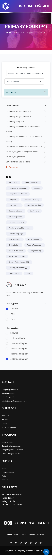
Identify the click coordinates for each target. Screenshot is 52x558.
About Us (5, 416)
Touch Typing (14, 273)
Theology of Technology (18, 268)
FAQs (4, 476)
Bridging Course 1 (31, 182)
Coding (37, 188)
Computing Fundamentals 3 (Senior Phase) (24, 146)
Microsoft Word (15, 239)
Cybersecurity (14, 205)
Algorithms (13, 182)
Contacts (5, 480)
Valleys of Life (8, 501)
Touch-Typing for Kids (15, 156)
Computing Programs (15, 121)
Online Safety (14, 245)
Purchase (40, 534)
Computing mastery (31, 199)
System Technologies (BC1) (19, 262)
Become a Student (9, 427)
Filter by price (12, 303)
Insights (5, 419)
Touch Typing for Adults (11, 453)
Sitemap (31, 534)
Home (8, 32)
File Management (15, 216)
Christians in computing (18, 188)
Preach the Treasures (12, 504)
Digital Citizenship (34, 205)
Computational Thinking (18, 194)
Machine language (16, 233)
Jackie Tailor (7, 497)
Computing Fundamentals (11, 446)
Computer (12, 199)
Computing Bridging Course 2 (18, 116)
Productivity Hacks (16, 251)
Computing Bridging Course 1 (18, 111)
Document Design (15, 211)
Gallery (4, 468)
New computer (33, 239)
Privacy (16, 534)
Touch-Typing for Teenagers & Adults (22, 151)
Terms (24, 534)
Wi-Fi (28, 273)
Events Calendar (8, 472)
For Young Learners (16, 222)
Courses (18, 32)
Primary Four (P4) (42, 32)
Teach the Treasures (12, 494)
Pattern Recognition (34, 245)
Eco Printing (34, 211)
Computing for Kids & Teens (30, 32)
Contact (5, 423)
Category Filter (12, 105)
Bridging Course (8, 442)
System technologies (17, 256)
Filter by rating (12, 328)
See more (13, 167)
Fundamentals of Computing (19, 228)
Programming (36, 251)
